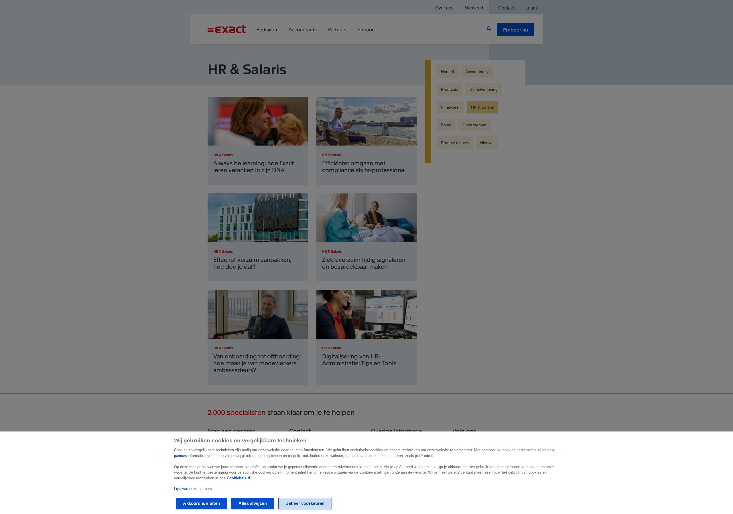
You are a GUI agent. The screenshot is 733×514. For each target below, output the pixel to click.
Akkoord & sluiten (201, 503)
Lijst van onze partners (193, 488)
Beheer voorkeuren (305, 503)
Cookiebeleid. (239, 478)
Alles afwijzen (253, 503)
